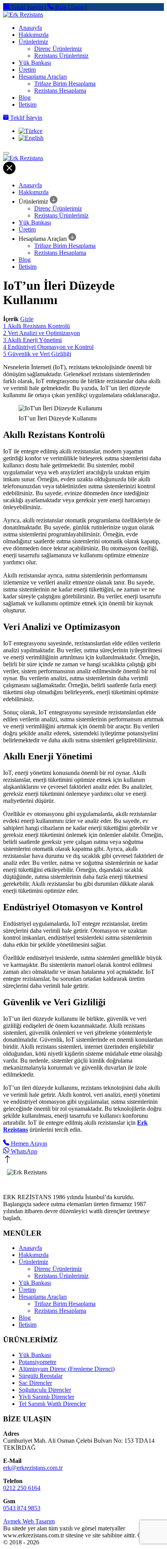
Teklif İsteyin (26, 7)
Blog (25, 97)
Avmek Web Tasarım (29, 1521)
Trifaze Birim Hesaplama (65, 83)
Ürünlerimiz (33, 41)
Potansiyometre (37, 1362)
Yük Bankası (35, 62)
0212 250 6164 (21, 1488)
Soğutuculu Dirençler (45, 1389)
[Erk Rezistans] (83, 14)
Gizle (26, 319)
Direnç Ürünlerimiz (58, 48)
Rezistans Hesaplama (60, 90)
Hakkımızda (34, 34)
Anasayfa (30, 27)
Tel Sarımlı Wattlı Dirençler (52, 1403)
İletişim (28, 104)
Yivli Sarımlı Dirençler (46, 1396)
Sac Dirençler (35, 1383)
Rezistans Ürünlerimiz (61, 55)
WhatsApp (23, 1151)
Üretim (27, 69)
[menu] (6, 153)
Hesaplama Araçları (43, 76)
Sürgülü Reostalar (41, 1376)
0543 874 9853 (21, 1508)
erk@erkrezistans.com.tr (33, 1467)
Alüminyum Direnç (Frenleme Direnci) (67, 1369)
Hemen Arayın (28, 1143)
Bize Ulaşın (69, 7)
